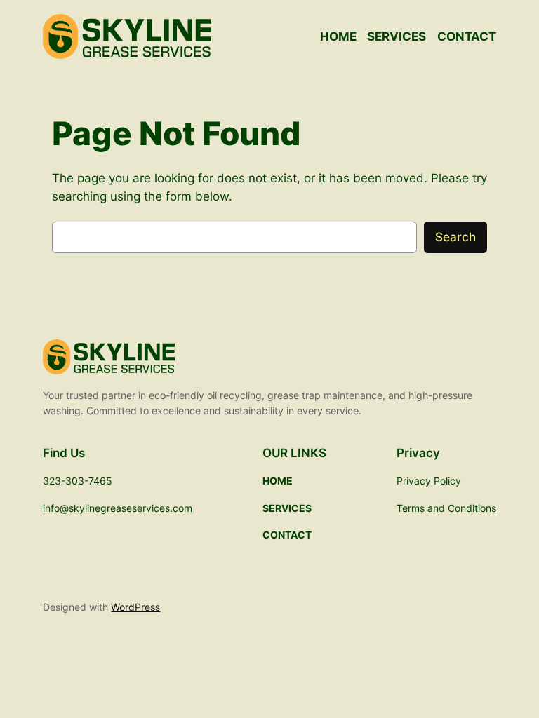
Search (455, 237)
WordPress (135, 607)
